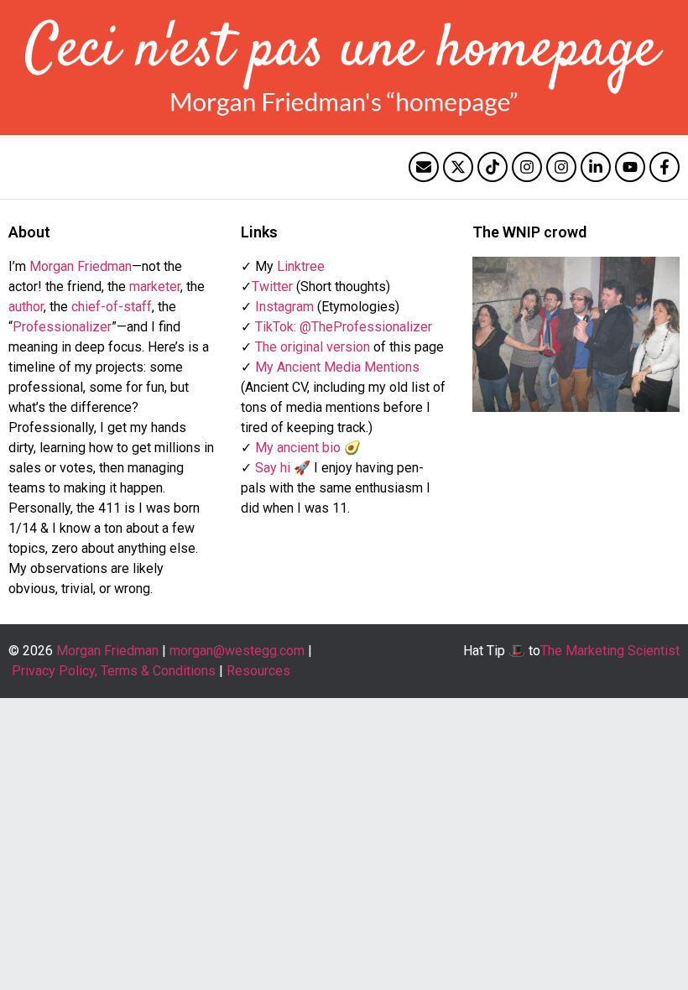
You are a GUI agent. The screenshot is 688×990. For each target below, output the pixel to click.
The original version (312, 347)
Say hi (272, 468)
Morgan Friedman (80, 266)
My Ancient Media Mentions (337, 367)
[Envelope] (424, 167)
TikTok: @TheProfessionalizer (343, 327)
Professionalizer (62, 327)
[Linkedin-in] (596, 167)
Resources (258, 671)
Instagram (284, 307)
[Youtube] (630, 167)
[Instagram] (527, 167)
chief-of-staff (111, 307)
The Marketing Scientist (610, 651)
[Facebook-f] (664, 167)
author (26, 307)
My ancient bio (298, 448)
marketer (154, 286)
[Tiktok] (492, 167)
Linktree (301, 266)
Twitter (272, 286)
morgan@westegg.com (237, 651)
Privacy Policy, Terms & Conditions (114, 671)
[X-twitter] (458, 167)
